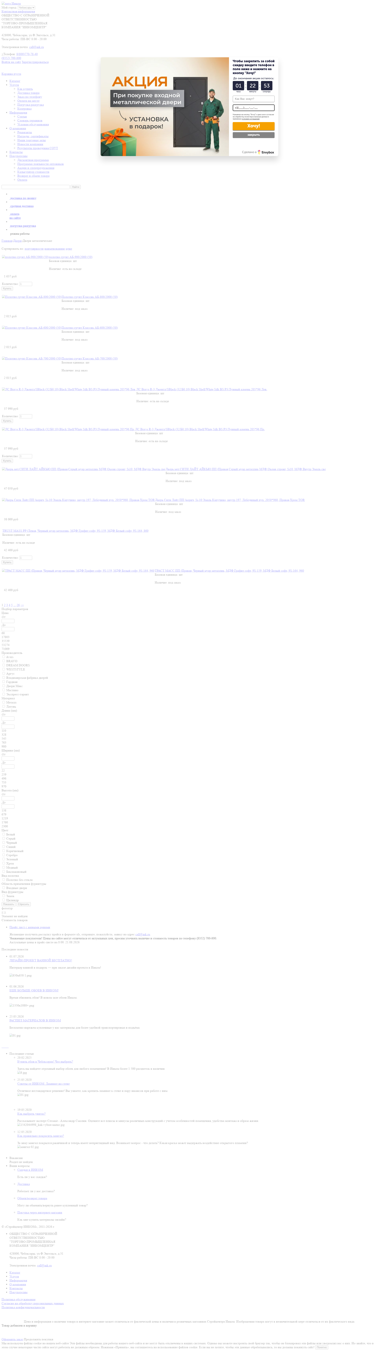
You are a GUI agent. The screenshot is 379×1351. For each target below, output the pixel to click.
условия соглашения (251, 119)
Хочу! (253, 126)
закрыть (254, 135)
